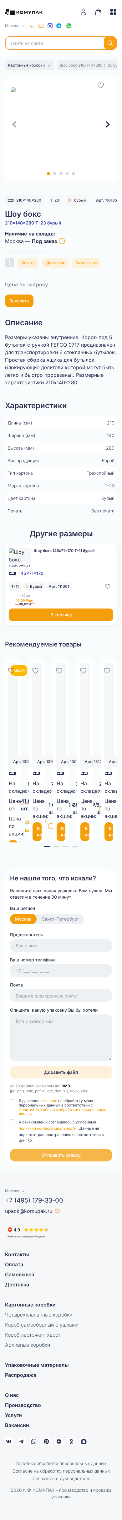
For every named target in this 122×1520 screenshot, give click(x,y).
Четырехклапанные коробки (38, 1315)
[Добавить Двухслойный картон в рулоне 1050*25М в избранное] (35, 669)
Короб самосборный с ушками (42, 1325)
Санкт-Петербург (60, 919)
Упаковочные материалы (37, 1365)
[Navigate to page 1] (47, 846)
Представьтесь (26, 934)
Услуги (13, 1415)
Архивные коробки (27, 1345)
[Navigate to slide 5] (73, 173)
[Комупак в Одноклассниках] (71, 1441)
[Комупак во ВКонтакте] (9, 1441)
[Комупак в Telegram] (21, 1441)
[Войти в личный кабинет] (85, 12)
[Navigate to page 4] (75, 846)
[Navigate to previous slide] (14, 124)
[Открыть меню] (111, 12)
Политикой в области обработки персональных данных (62, 1111)
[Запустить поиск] (110, 43)
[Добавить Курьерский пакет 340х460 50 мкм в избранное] (107, 669)
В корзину (61, 614)
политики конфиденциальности (48, 1128)
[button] (61, 1155)
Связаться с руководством (61, 1478)
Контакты (17, 1254)
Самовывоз (86, 262)
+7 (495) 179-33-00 (34, 1200)
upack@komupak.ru (28, 1211)
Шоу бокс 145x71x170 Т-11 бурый (64, 550)
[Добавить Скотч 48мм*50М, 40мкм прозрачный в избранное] (11, 669)
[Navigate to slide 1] (48, 173)
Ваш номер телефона (33, 959)
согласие (49, 1100)
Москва (23, 919)
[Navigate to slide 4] (67, 173)
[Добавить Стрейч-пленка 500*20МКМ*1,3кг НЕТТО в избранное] (59, 669)
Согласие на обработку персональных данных (61, 1471)
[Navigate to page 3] (66, 846)
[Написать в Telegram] (58, 25)
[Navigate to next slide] (107, 124)
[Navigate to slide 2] (54, 173)
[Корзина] (98, 12)
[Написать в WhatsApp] (69, 26)
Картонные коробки (30, 1304)
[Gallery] (61, 124)
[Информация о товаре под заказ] (62, 241)
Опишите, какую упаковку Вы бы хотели (54, 1010)
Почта (16, 984)
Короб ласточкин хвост (32, 1335)
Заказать (19, 300)
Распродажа (20, 1375)
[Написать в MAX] (50, 25)
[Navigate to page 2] (56, 846)
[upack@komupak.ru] (41, 26)
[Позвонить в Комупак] (31, 25)
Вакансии (17, 1425)
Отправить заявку (61, 1155)
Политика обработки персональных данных (61, 1463)
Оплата (28, 262)
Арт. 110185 (106, 200)
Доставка (55, 262)
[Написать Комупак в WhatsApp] (34, 1441)
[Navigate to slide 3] (61, 173)
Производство (23, 1405)
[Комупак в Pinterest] (46, 1441)
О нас (12, 1395)
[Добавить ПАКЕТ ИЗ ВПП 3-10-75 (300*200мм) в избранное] (83, 669)
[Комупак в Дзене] (59, 1441)
